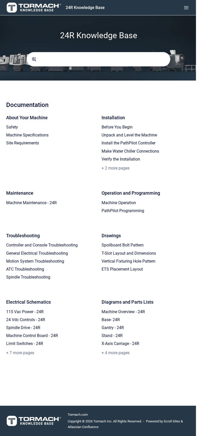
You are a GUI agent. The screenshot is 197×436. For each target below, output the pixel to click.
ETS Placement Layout (122, 269)
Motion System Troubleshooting (35, 261)
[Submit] (34, 59)
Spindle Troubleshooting (28, 277)
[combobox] (98, 59)
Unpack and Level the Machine (129, 135)
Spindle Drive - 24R (23, 327)
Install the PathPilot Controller (128, 143)
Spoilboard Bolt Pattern (123, 245)
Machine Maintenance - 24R (31, 202)
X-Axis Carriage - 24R (120, 343)
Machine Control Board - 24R (32, 335)
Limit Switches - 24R (24, 343)
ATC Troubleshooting (25, 269)
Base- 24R (111, 319)
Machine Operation (119, 202)
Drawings (111, 235)
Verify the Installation (121, 159)
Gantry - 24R (113, 327)
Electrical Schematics (28, 302)
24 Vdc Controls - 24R (25, 319)
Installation (113, 117)
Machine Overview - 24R (123, 311)
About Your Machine (27, 117)
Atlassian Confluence (83, 427)
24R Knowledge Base (85, 7)
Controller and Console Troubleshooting (42, 245)
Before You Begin (117, 127)
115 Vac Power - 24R (25, 311)
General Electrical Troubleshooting (37, 253)
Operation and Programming (131, 193)
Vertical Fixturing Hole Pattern (128, 261)
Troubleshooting (23, 235)
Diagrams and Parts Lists (127, 302)
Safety (12, 127)
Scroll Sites (172, 421)
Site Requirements (22, 143)
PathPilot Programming (123, 210)
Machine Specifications (27, 135)
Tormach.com (78, 415)
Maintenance (19, 193)
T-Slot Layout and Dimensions (129, 253)
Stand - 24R (112, 335)
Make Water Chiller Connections (130, 151)
